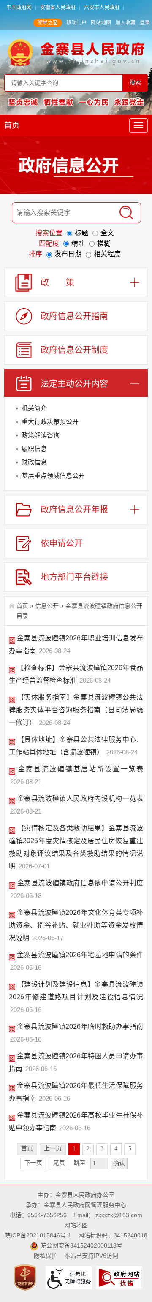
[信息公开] (76, 167)
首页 (11, 125)
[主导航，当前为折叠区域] (138, 125)
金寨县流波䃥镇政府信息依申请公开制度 (79, 883)
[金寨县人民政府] (76, 52)
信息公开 (47, 605)
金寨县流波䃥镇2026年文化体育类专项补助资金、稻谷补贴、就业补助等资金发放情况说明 (76, 925)
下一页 (33, 1163)
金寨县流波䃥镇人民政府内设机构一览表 (79, 798)
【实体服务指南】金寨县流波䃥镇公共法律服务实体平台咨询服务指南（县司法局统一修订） (76, 710)
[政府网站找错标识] (120, 1277)
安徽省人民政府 (58, 8)
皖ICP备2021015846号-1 (38, 1235)
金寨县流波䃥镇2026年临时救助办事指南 (79, 1026)
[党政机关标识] (26, 1277)
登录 (145, 23)
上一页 (53, 1148)
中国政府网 (19, 8)
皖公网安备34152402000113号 (81, 1245)
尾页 (59, 1163)
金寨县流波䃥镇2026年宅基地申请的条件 (79, 954)
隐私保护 (45, 1255)
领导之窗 (48, 23)
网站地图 (101, 23)
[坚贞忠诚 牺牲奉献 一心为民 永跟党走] (76, 102)
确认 (119, 1163)
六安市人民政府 (101, 8)
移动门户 (76, 23)
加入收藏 (125, 23)
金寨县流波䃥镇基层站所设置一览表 (79, 769)
